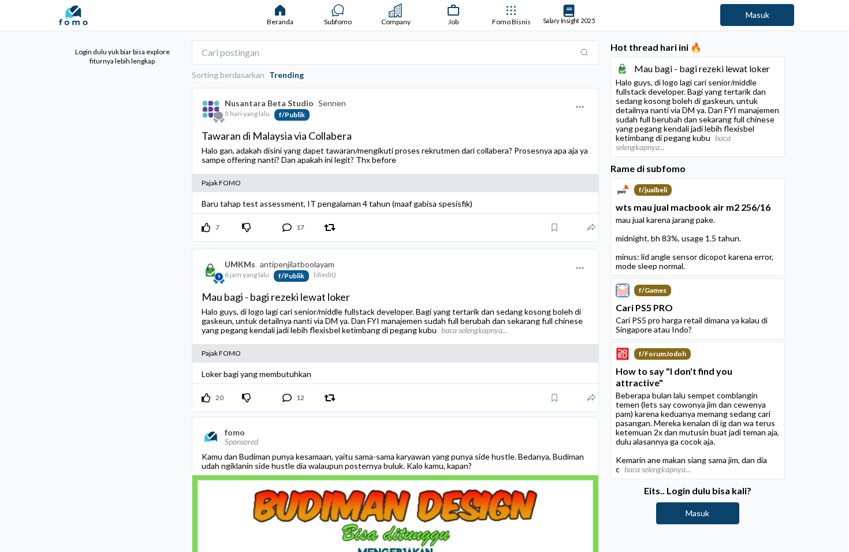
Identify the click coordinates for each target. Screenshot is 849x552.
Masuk (757, 15)
